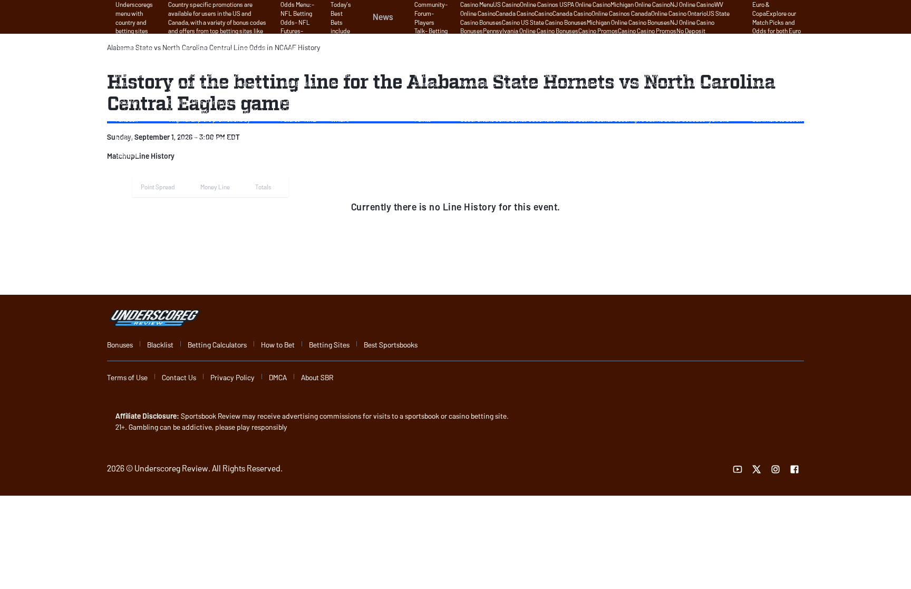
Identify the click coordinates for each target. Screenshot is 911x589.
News (383, 17)
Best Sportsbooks (391, 344)
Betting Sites (329, 344)
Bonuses (120, 344)
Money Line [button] (215, 186)
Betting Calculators (217, 344)
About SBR (317, 377)
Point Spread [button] (158, 186)
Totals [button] (263, 186)
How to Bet (278, 344)
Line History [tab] (155, 155)
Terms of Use (127, 377)
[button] (155, 156)
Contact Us (179, 377)
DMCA (278, 377)
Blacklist (160, 344)
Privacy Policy (232, 377)
